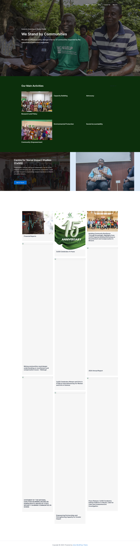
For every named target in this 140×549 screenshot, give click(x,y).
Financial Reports (30, 236)
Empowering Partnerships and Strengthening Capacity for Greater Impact (68, 517)
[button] (113, 85)
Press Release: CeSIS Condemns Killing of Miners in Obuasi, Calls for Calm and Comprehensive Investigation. (101, 503)
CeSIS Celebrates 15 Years (65, 251)
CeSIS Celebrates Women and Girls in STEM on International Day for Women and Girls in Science (69, 383)
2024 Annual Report (96, 371)
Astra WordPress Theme (80, 545)
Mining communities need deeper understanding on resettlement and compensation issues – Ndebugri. (36, 368)
